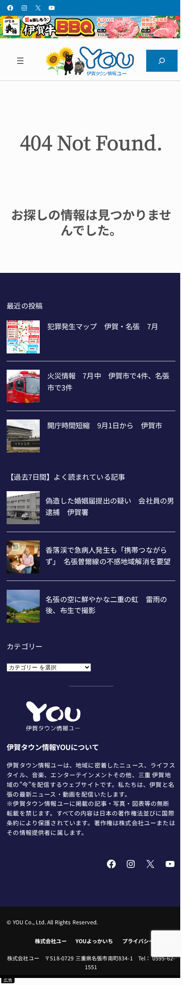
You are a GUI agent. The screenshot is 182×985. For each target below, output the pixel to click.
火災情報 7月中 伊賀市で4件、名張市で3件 (108, 381)
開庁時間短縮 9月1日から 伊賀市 (105, 425)
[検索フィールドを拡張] (162, 61)
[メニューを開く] (20, 61)
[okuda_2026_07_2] (91, 35)
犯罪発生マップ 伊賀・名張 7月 (103, 326)
